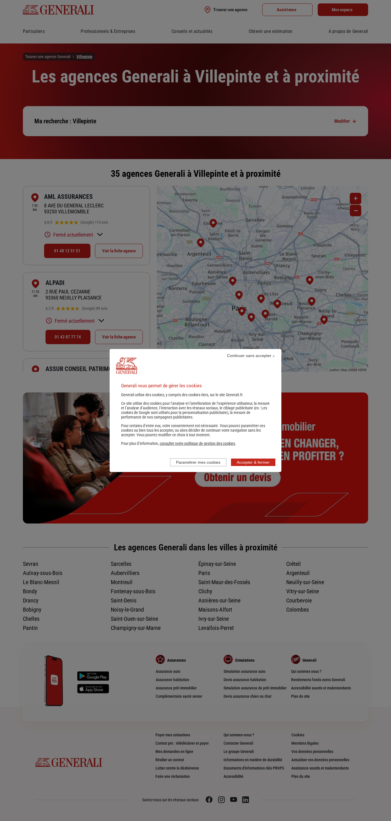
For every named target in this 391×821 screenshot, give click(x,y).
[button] (197, 443)
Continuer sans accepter (249, 355)
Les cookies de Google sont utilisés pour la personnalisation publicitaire (194, 410)
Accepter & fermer (253, 462)
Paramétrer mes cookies (198, 462)
